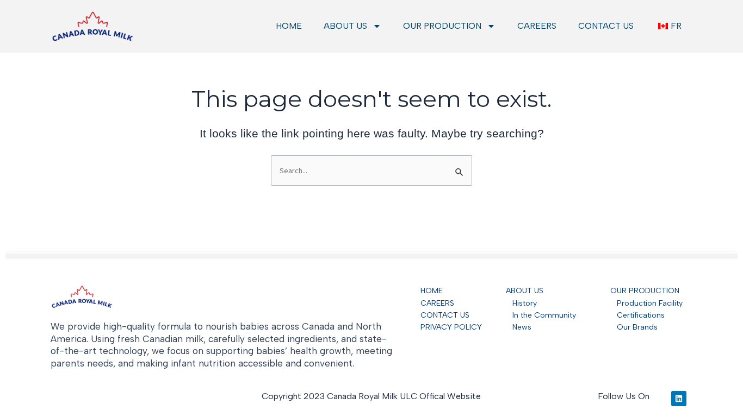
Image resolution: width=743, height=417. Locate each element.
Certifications (637, 315)
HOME (289, 26)
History (521, 303)
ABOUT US (345, 26)
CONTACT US (606, 26)
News (518, 327)
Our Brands (634, 327)
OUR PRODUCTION (442, 26)
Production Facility (650, 303)
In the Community (541, 315)
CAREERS (536, 26)
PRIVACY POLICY (451, 327)
